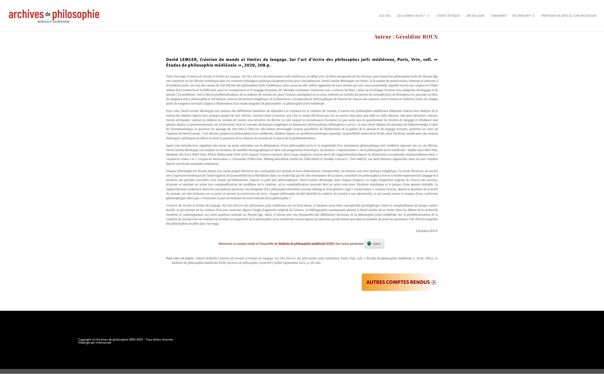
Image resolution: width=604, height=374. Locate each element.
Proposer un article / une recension (568, 16)
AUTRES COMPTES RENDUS (398, 282)
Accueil (385, 16)
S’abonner (498, 16)
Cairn (377, 243)
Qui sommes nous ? (411, 16)
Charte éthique (448, 16)
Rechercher (521, 16)
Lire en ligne (475, 16)
